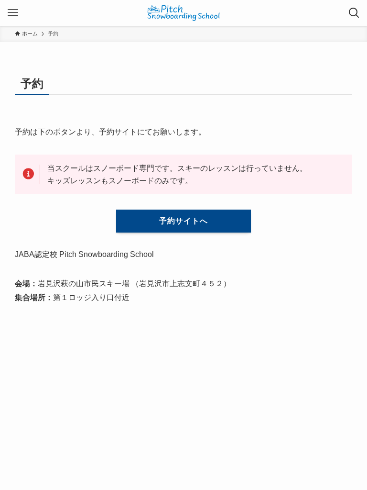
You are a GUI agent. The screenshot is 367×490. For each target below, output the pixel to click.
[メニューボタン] (13, 13)
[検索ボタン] (354, 13)
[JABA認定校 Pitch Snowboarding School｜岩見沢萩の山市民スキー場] (183, 13)
